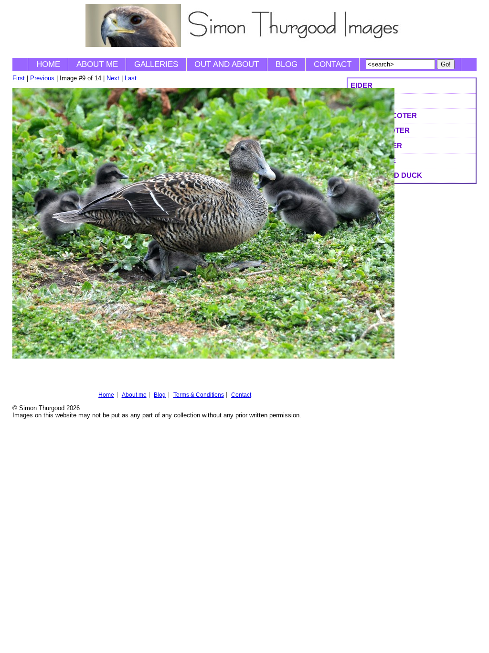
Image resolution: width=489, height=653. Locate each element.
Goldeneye (373, 160)
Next (112, 78)
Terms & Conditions (198, 395)
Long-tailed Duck (386, 175)
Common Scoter (384, 115)
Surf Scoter (376, 145)
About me (97, 64)
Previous (42, 78)
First (18, 78)
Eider (361, 85)
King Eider (372, 101)
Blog (287, 64)
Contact (332, 64)
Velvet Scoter (380, 130)
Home (48, 64)
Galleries (156, 64)
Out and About (226, 64)
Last (131, 78)
